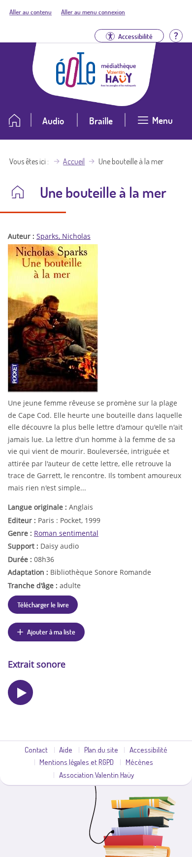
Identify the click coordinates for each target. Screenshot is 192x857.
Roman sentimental (66, 533)
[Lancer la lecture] (20, 692)
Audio (53, 120)
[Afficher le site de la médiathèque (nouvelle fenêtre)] (118, 84)
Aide (65, 749)
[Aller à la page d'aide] (175, 35)
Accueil (74, 161)
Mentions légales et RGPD (76, 762)
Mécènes (139, 762)
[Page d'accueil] (76, 84)
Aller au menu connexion (93, 12)
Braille (101, 120)
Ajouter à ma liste (51, 631)
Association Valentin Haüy (96, 775)
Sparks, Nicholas (63, 236)
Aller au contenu (30, 12)
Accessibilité (148, 749)
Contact (36, 749)
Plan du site (101, 749)
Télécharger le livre (43, 604)
